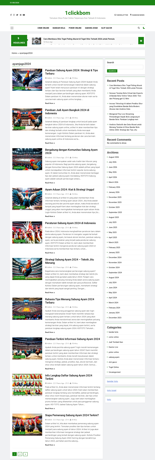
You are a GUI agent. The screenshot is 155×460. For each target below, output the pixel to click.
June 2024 (113, 288)
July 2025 (112, 222)
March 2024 (113, 303)
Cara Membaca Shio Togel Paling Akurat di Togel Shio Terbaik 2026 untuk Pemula (79, 39)
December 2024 (115, 257)
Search (110, 62)
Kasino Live (113, 347)
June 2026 (113, 167)
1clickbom (77, 13)
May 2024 (112, 292)
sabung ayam (19, 88)
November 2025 (115, 202)
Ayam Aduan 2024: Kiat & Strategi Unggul (69, 189)
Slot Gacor (106, 28)
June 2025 (113, 227)
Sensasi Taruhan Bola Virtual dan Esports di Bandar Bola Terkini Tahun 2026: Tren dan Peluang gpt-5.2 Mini (126, 96)
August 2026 (114, 157)
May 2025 (112, 232)
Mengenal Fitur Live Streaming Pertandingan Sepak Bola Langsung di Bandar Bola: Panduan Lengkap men (124, 117)
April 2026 (113, 177)
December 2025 (115, 197)
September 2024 (115, 272)
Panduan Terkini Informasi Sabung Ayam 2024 (72, 339)
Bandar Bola (59, 28)
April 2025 (113, 237)
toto (109, 399)
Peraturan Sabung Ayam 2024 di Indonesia (70, 223)
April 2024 (113, 298)
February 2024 (114, 308)
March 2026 (113, 182)
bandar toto (112, 381)
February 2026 (114, 187)
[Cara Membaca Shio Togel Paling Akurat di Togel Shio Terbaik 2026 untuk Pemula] (36, 42)
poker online (75, 28)
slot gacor (113, 362)
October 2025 (114, 207)
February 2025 (114, 247)
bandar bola (113, 332)
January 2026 (114, 192)
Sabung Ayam (91, 28)
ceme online (114, 337)
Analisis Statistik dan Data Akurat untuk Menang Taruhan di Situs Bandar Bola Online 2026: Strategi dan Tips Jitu (125, 127)
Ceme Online (43, 28)
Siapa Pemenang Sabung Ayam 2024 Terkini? (72, 415)
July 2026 (112, 162)
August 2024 (114, 277)
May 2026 (112, 172)
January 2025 (114, 252)
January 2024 (114, 313)
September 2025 (115, 212)
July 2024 (112, 282)
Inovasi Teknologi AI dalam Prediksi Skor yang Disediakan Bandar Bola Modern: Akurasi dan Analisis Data (126, 106)
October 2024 (114, 267)
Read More (49, 103)
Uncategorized (114, 372)
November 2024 (115, 262)
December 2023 (115, 318)
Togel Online (114, 367)
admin (49, 78)
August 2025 (114, 217)
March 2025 (113, 242)
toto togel (111, 390)
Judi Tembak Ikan (116, 342)
